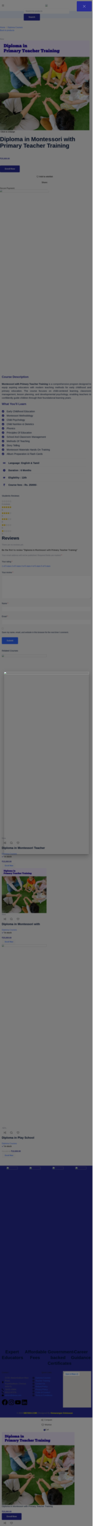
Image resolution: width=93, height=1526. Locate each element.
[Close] (84, 6)
